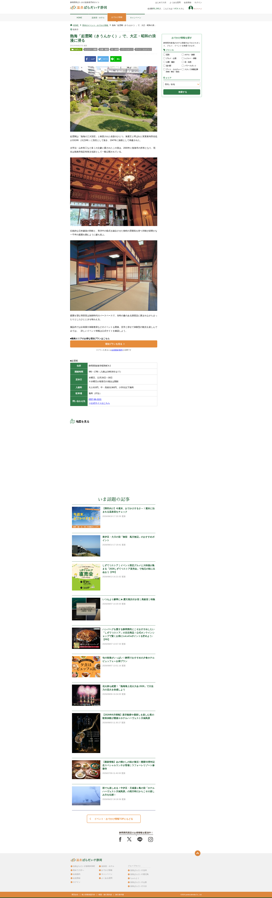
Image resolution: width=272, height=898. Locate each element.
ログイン (198, 3)
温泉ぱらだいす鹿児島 (139, 874)
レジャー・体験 (190, 58)
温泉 (167, 55)
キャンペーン (135, 18)
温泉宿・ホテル (98, 18)
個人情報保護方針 (88, 895)
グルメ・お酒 (171, 58)
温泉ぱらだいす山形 (138, 882)
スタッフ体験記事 (191, 69)
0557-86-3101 (95, 399)
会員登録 (187, 3)
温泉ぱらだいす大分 (138, 886)
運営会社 (75, 895)
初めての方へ (78, 870)
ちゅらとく (134, 878)
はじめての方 (160, 3)
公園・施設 (170, 62)
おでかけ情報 (116, 17)
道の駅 (168, 66)
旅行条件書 (119, 895)
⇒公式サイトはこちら (99, 403)
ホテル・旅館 (189, 55)
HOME (79, 18)
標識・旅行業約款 (105, 895)
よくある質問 (175, 3)
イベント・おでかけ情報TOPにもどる (113, 819)
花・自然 (187, 62)
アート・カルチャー (173, 70)
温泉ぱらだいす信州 (138, 870)
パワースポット (190, 66)
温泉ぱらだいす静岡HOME (84, 866)
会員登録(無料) (117, 350)
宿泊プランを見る (113, 344)
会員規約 (76, 874)
